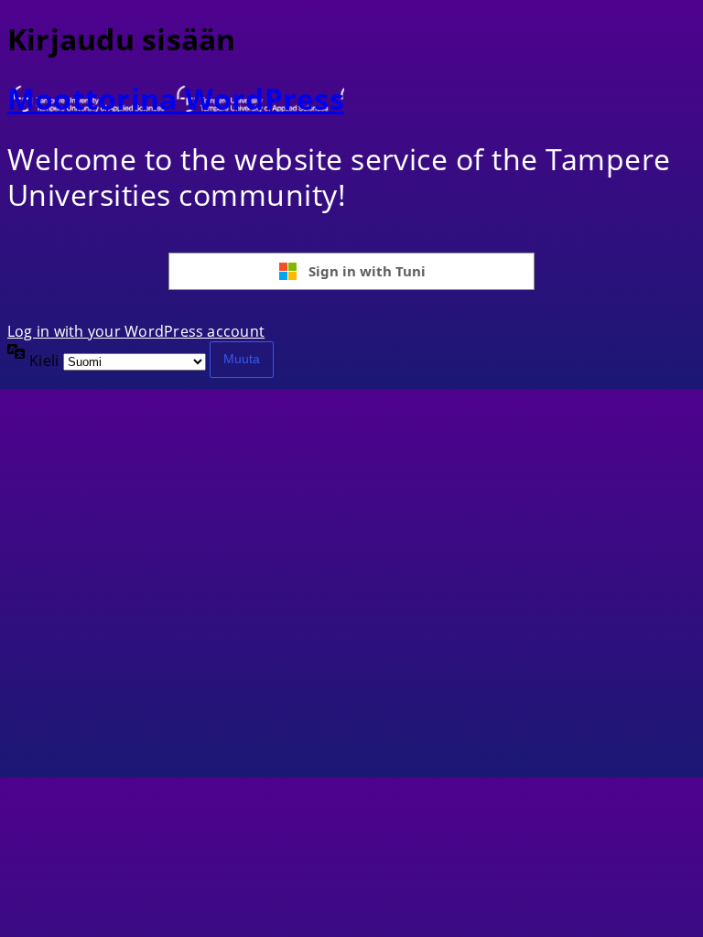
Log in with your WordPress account (136, 331)
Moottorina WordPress (175, 98)
